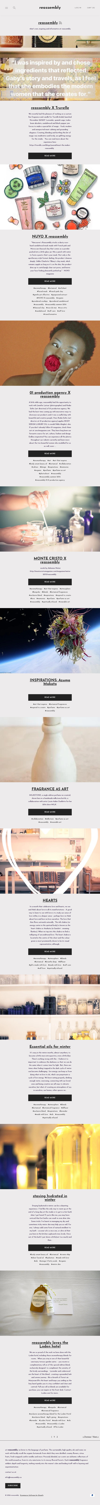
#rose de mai (51, 308)
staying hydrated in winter (50, 1198)
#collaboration (65, 464)
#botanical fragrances (59, 592)
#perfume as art (59, 470)
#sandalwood (40, 311)
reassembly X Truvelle (50, 108)
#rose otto (62, 308)
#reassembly (39, 305)
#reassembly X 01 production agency (50, 480)
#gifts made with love (37, 965)
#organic (59, 298)
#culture (35, 467)
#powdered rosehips (40, 301)
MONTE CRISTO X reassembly (50, 560)
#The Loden (58, 1427)
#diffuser (61, 962)
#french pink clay (56, 291)
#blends (45, 592)
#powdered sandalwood (58, 301)
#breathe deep (51, 962)
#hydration (49, 1258)
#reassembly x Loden (55, 1424)
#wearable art (64, 602)
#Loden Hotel (44, 1421)
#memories (64, 467)
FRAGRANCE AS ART (50, 789)
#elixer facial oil (37, 1258)
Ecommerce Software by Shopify (31, 1495)
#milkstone (49, 819)
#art (49, 461)
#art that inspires (60, 461)
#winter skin (56, 1264)
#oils (51, 1114)
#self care (51, 311)
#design (43, 467)
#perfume (47, 470)
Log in (78, 8)
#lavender (63, 1111)
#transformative (50, 314)
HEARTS (50, 901)
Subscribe (13, 1485)
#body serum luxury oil (38, 464)
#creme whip (65, 1255)
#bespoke (36, 592)
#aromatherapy (40, 288)
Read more (50, 156)
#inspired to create (63, 595)
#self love (61, 311)
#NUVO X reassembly (46, 298)
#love (32, 599)
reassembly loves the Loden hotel (50, 1344)
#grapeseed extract (59, 295)
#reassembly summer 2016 (55, 305)
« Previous (87, 1437)
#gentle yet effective (41, 295)
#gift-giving (51, 1417)
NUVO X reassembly (50, 236)
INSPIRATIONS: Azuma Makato (50, 682)
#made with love (54, 965)
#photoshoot (44, 474)
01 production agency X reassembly (50, 394)
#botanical (52, 288)
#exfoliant (62, 288)
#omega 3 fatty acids (48, 1261)
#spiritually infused (49, 602)
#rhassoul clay (38, 308)
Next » (96, 1437)
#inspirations (53, 467)
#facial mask (42, 291)
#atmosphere (65, 589)
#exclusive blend (35, 595)
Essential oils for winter (50, 1047)
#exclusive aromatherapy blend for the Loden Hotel (50, 1414)
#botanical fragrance (50, 1108)
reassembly (50, 8)
